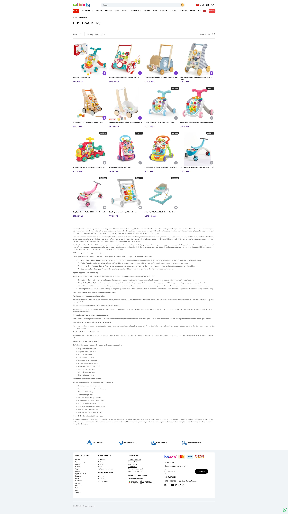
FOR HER (99, 11)
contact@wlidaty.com (188, 481)
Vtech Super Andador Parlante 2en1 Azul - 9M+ (161, 167)
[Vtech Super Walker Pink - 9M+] (126, 149)
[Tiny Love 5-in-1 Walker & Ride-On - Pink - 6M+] (90, 194)
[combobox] (143, 5)
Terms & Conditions (134, 459)
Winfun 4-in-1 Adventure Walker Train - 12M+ (89, 167)
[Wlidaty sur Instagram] (165, 485)
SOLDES (212, 11)
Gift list (100, 464)
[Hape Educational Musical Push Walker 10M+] (126, 59)
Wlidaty (80, 506)
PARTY (192, 11)
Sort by (90, 34)
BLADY (200, 11)
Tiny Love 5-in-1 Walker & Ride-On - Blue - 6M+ (197, 167)
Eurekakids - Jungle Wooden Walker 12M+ (88, 122)
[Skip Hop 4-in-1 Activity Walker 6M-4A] (126, 194)
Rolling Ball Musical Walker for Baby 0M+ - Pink (196, 122)
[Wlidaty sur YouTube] (172, 485)
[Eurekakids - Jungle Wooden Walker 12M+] (90, 104)
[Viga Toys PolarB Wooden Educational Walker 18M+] (197, 59)
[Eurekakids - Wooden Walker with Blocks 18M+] (126, 104)
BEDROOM (164, 11)
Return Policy (132, 464)
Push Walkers (83, 17)
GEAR (155, 11)
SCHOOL (174, 11)
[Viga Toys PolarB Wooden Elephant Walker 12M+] (162, 59)
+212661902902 (170, 481)
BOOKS (124, 11)
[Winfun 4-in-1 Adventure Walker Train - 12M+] (90, 149)
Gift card (101, 462)
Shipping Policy (133, 462)
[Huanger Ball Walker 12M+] (90, 59)
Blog (100, 466)
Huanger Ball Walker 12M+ (82, 77)
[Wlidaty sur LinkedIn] (183, 485)
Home (75, 17)
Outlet (76, 11)
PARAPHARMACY (87, 11)
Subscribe (201, 471)
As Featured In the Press (106, 469)
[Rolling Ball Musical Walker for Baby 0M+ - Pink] (197, 104)
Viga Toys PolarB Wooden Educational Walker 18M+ (196, 78)
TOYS (117, 11)
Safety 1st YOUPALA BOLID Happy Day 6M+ (160, 212)
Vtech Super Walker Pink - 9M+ (120, 167)
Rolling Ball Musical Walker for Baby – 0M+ (159, 122)
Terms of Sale (132, 466)
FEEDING (147, 11)
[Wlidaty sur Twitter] (176, 485)
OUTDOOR (183, 11)
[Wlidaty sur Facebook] (169, 485)
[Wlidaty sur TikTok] (179, 485)
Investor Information (135, 471)
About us (101, 476)
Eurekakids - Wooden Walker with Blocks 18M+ (125, 122)
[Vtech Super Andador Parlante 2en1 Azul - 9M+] (162, 149)
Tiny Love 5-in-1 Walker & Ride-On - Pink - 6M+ (90, 212)
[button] (212, 4)
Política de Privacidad (135, 469)
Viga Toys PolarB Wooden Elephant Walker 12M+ (161, 77)
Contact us (102, 479)
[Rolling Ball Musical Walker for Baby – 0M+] (162, 104)
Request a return (103, 481)
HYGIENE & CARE (135, 11)
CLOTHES (108, 11)
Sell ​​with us (102, 459)
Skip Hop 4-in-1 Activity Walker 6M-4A (122, 212)
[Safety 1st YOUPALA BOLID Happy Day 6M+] (162, 194)
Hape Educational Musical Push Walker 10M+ (124, 77)
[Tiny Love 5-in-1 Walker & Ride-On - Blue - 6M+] (197, 149)
